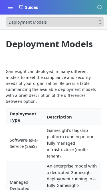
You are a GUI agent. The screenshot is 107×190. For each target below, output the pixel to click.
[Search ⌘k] (99, 7)
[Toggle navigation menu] (10, 7)
